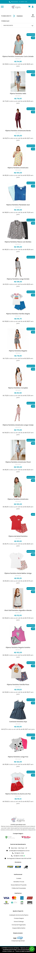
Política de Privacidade (19, 888)
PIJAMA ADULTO (6, 16)
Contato (18, 878)
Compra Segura (19, 918)
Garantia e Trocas (18, 882)
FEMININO (20, 16)
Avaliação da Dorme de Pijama (18, 915)
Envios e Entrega (19, 921)
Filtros (33, 16)
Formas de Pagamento (19, 925)
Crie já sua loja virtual (18, 941)
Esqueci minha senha (18, 928)
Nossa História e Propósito (19, 885)
